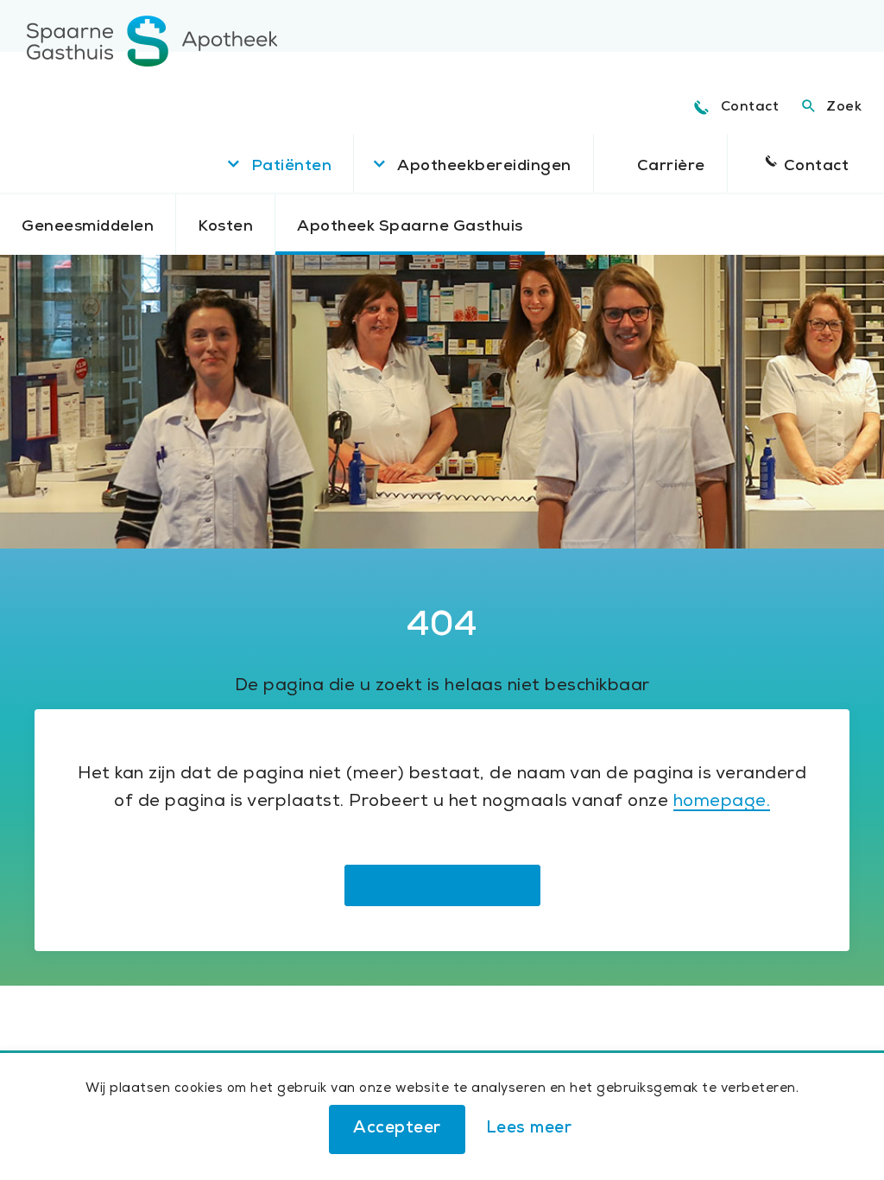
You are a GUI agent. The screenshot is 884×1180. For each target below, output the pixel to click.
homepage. (722, 802)
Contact (750, 108)
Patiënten (291, 166)
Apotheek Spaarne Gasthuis (410, 227)
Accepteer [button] (397, 1129)
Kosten (225, 227)
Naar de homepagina (442, 885)
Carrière (671, 166)
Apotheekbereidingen (484, 166)
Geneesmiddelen (88, 227)
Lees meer (529, 1129)
